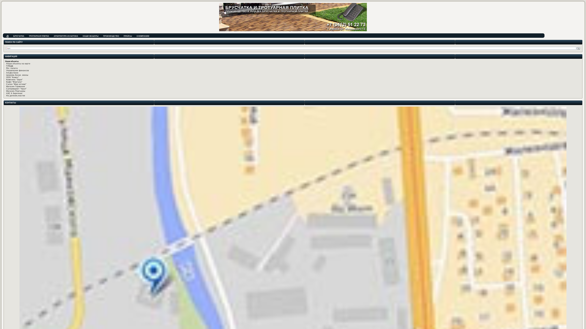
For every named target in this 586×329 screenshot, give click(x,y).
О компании (143, 36)
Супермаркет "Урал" (16, 89)
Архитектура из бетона (66, 36)
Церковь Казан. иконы (17, 75)
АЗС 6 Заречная (14, 93)
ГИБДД (9, 66)
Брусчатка (18, 36)
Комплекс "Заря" (14, 80)
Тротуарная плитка (39, 36)
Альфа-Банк (12, 73)
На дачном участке (15, 96)
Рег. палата (12, 68)
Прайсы (128, 36)
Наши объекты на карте (18, 64)
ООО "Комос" (12, 77)
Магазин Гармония (15, 86)
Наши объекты (91, 36)
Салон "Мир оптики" (16, 84)
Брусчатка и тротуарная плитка (266, 7)
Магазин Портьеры (15, 91)
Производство (111, 36)
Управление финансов (17, 70)
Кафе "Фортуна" (14, 82)
